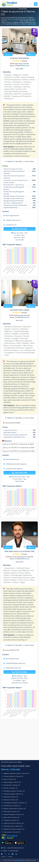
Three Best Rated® (18, 860)
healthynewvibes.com (13, 668)
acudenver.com (11, 225)
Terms (10, 856)
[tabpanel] (19, 41)
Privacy (4, 856)
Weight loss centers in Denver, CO (13, 829)
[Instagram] (9, 854)
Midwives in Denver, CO (10, 800)
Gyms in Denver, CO (9, 779)
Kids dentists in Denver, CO (11, 785)
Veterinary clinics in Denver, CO (13, 826)
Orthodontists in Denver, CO (12, 805)
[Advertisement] (19, 740)
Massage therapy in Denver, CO (13, 794)
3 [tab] (19, 301)
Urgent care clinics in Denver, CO (13, 823)
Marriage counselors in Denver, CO (14, 791)
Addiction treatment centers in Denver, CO (16, 773)
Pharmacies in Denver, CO (11, 811)
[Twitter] (5, 854)
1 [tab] (16, 301)
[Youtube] (12, 854)
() (24, 60)
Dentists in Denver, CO (10, 788)
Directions (26, 65)
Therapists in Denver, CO (11, 820)
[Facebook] (1, 854)
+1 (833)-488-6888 (13, 851)
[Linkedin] (16, 854)
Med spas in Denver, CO (10, 797)
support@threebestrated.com (15, 848)
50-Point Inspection (13, 21)
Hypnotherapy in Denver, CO (12, 782)
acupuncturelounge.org (14, 468)
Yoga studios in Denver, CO (11, 832)
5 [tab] (22, 301)
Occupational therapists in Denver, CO (15, 803)
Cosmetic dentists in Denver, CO (13, 776)
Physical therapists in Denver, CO (13, 814)
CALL (8, 54)
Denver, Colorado (10, 769)
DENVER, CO (13, 9)
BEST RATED (4, 9)
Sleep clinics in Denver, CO (11, 817)
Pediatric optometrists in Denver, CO (14, 808)
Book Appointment (12, 215)
